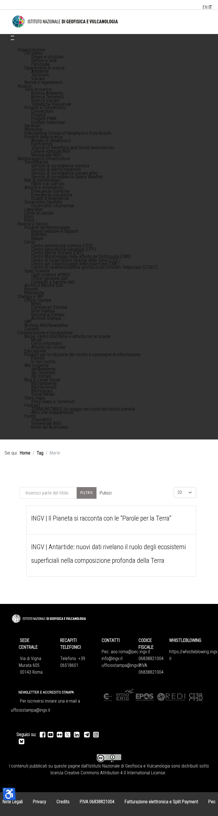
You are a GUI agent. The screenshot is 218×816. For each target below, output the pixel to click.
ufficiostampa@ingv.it (121, 665)
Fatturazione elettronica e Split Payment (161, 801)
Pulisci (106, 493)
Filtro (86, 493)
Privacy (39, 801)
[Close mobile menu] (12, 39)
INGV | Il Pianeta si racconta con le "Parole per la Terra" (101, 518)
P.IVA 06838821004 (97, 801)
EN (205, 7)
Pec (211, 801)
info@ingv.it (112, 658)
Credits (63, 801)
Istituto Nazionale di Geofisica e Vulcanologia (129, 766)
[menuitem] (31, 49)
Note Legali (13, 801)
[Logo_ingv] (65, 21)
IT (210, 7)
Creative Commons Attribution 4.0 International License (114, 772)
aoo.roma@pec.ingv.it (130, 651)
